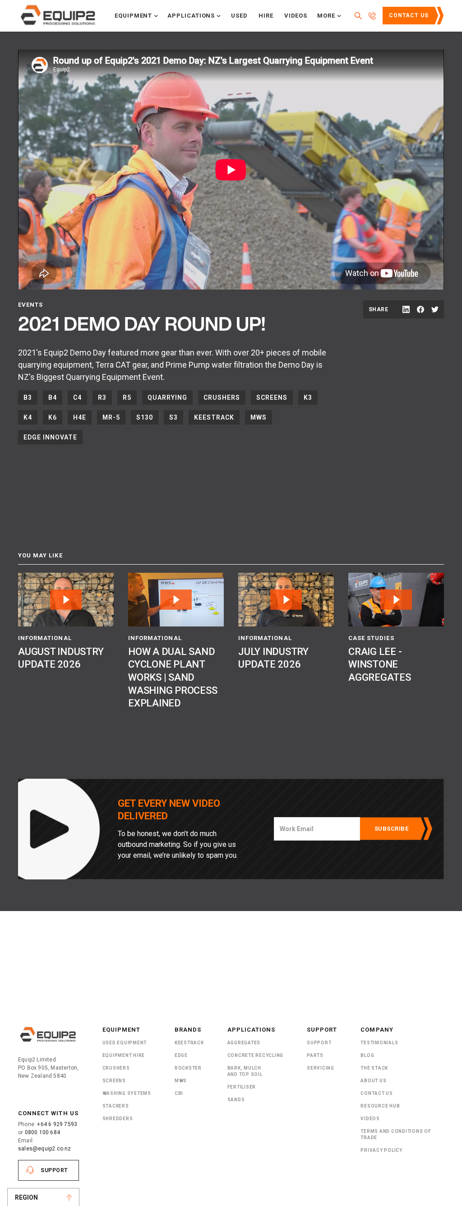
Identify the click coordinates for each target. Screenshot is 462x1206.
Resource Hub (380, 1105)
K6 (52, 417)
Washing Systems (126, 1093)
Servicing (320, 1068)
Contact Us (409, 15)
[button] (136, 15)
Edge (181, 1055)
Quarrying (167, 397)
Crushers (221, 397)
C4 (77, 397)
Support (54, 1170)
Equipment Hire (123, 1055)
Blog (367, 1055)
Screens (271, 397)
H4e (79, 417)
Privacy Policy (381, 1150)
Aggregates (244, 1042)
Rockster (188, 1068)
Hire (266, 15)
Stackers (115, 1105)
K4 (27, 417)
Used (239, 15)
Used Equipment (124, 1042)
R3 (102, 397)
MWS (258, 417)
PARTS (315, 1055)
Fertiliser (241, 1086)
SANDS (236, 1099)
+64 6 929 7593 (57, 1124)
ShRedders (117, 1118)
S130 (144, 417)
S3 (173, 417)
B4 (52, 397)
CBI (179, 1093)
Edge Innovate (50, 437)
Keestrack (214, 417)
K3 (308, 397)
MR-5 (111, 417)
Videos (296, 15)
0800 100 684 (42, 1132)
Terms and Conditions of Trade (395, 1134)
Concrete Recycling (255, 1055)
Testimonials (379, 1042)
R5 (127, 397)
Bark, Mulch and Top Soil (245, 1071)
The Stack (374, 1068)
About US (373, 1080)
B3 (27, 397)
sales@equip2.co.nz (44, 1148)
